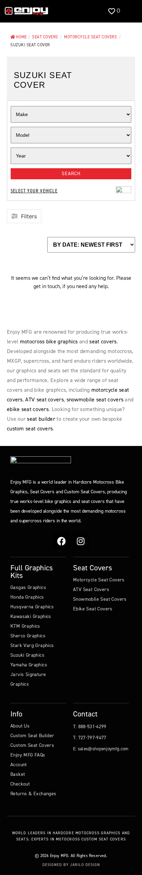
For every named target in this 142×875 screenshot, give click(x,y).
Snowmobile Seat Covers (100, 599)
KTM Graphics (25, 626)
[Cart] (129, 11)
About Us (20, 726)
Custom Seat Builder (32, 735)
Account (18, 764)
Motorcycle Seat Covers (99, 580)
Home (21, 37)
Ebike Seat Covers (93, 609)
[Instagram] (80, 541)
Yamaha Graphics (28, 665)
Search (71, 173)
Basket (17, 774)
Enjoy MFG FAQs (27, 755)
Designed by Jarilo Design (71, 864)
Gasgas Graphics (28, 587)
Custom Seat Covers (32, 745)
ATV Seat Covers (91, 589)
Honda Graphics (27, 597)
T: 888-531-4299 (89, 726)
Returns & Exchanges (33, 793)
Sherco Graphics (27, 636)
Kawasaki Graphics (30, 616)
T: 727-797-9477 (89, 737)
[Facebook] (61, 541)
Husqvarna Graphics (32, 606)
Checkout (20, 784)
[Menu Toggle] (62, 11)
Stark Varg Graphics (32, 645)
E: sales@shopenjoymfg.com (101, 749)
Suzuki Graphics (27, 655)
